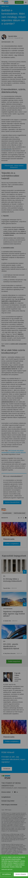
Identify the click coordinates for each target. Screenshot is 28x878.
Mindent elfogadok (21, 874)
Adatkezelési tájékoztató (6, 869)
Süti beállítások (6, 874)
